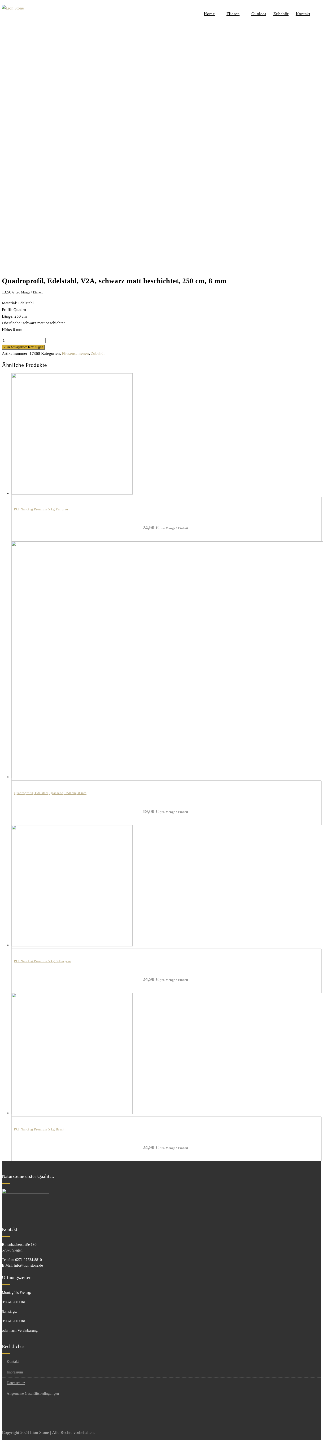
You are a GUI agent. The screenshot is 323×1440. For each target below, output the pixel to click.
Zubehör (281, 13)
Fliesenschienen (75, 353)
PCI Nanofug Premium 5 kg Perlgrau (41, 509)
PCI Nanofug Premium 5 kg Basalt (39, 1129)
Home (209, 13)
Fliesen (233, 13)
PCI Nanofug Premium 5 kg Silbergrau (42, 961)
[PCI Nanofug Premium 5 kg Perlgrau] (72, 493)
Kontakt (303, 13)
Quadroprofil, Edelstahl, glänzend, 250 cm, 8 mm (50, 793)
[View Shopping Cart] (320, 13)
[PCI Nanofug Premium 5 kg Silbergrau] (72, 945)
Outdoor (258, 13)
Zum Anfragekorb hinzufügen (23, 347)
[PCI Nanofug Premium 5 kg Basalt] (72, 1113)
